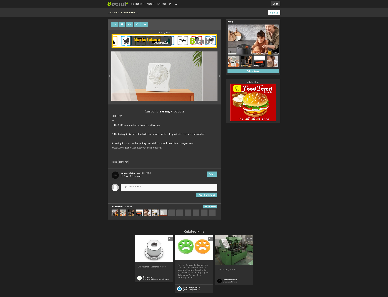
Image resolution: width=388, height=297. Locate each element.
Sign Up (274, 12)
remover (123, 161)
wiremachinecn (230, 280)
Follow (212, 174)
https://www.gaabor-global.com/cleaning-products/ (137, 147)
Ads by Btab (164, 32)
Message (161, 3)
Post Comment (207, 194)
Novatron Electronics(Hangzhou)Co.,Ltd (161, 279)
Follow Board (210, 206)
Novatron (147, 277)
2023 (129, 206)
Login (275, 3)
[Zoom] (137, 24)
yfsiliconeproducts (191, 287)
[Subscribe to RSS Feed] (170, 4)
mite (114, 161)
